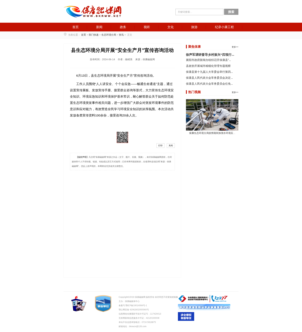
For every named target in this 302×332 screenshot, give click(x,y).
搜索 (231, 12)
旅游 (194, 27)
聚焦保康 (194, 46)
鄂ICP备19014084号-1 (136, 305)
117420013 (155, 314)
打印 (160, 145)
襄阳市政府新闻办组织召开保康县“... (208, 59)
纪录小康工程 (224, 27)
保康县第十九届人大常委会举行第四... (209, 71)
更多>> (235, 47)
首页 (75, 27)
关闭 (171, 145)
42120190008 (152, 318)
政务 (123, 27)
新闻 (99, 27)
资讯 (121, 34)
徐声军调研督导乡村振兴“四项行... (210, 54)
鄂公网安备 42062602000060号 (134, 309)
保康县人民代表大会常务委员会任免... (209, 83)
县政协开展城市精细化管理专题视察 (208, 65)
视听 (147, 27)
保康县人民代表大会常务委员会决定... (209, 77)
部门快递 (94, 34)
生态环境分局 (108, 34)
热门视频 (194, 92)
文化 (170, 27)
